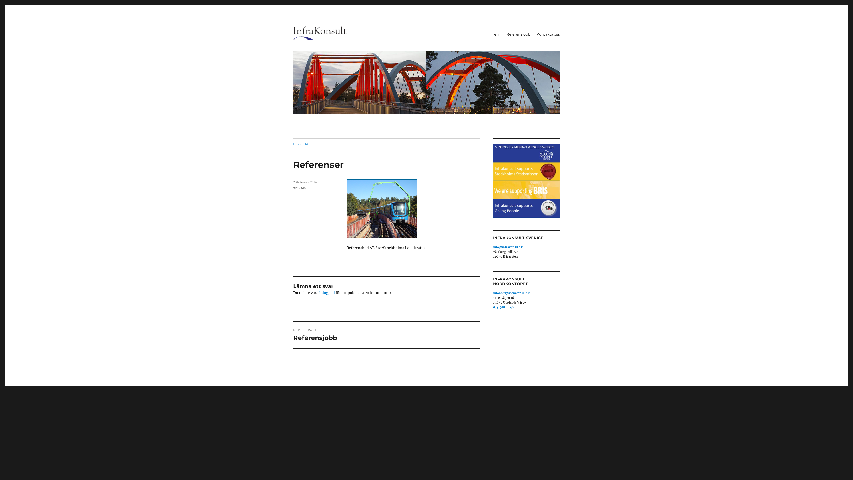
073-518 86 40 (503, 307)
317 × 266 (299, 188)
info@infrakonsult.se (508, 247)
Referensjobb (518, 34)
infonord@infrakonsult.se (511, 293)
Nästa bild (300, 144)
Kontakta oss (548, 34)
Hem (495, 34)
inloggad (327, 292)
